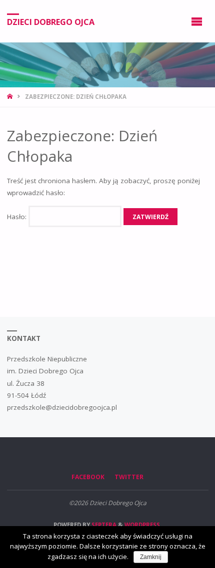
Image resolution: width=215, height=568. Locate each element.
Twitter (129, 477)
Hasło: (17, 216)
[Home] (10, 96)
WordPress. (143, 525)
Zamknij (151, 557)
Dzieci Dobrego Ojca (50, 21)
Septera (103, 525)
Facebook (88, 477)
